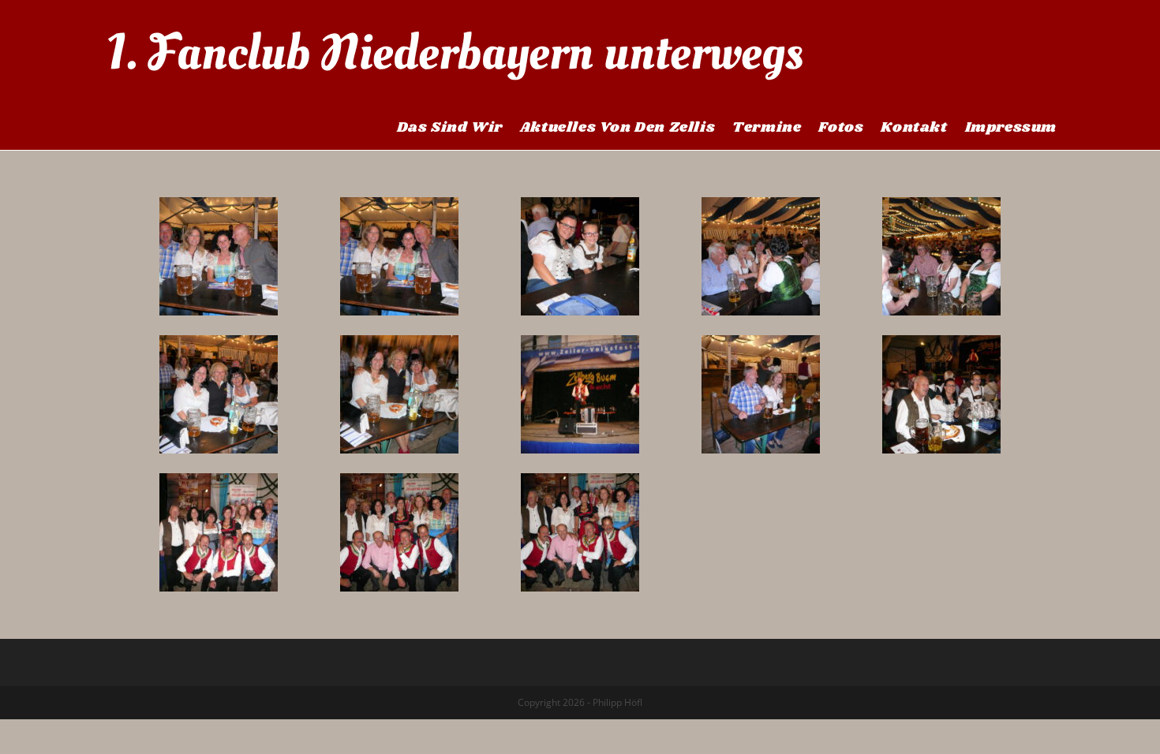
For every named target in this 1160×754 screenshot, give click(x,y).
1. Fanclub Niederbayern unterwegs (455, 53)
